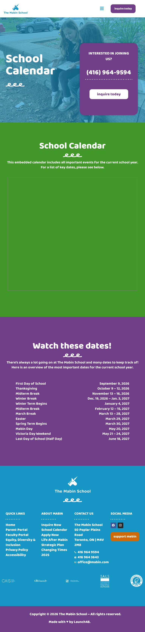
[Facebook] (113, 525)
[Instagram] (120, 525)
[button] (102, 8)
